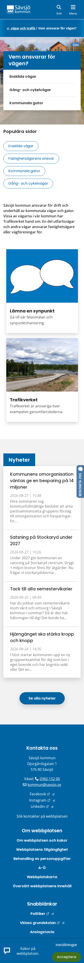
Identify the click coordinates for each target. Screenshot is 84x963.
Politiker (42, 913)
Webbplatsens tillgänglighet (42, 849)
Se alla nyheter (42, 698)
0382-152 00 (50, 778)
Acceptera (66, 956)
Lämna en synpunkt (32, 311)
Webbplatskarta (42, 876)
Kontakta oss (42, 748)
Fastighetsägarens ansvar (31, 158)
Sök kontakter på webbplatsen (42, 816)
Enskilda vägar (22, 76)
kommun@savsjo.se (44, 784)
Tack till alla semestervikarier (41, 589)
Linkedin (42, 806)
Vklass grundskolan (42, 922)
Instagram (42, 800)
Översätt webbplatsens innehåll (42, 886)
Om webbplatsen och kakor (42, 840)
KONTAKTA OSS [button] (80, 483)
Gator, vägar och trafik (17, 28)
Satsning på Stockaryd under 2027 (41, 540)
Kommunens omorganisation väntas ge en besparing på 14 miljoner (42, 480)
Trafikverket (24, 400)
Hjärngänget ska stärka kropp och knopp (42, 637)
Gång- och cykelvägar (30, 89)
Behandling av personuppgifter (42, 858)
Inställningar (66, 944)
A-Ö (42, 867)
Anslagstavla (42, 931)
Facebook (42, 794)
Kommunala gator (26, 103)
